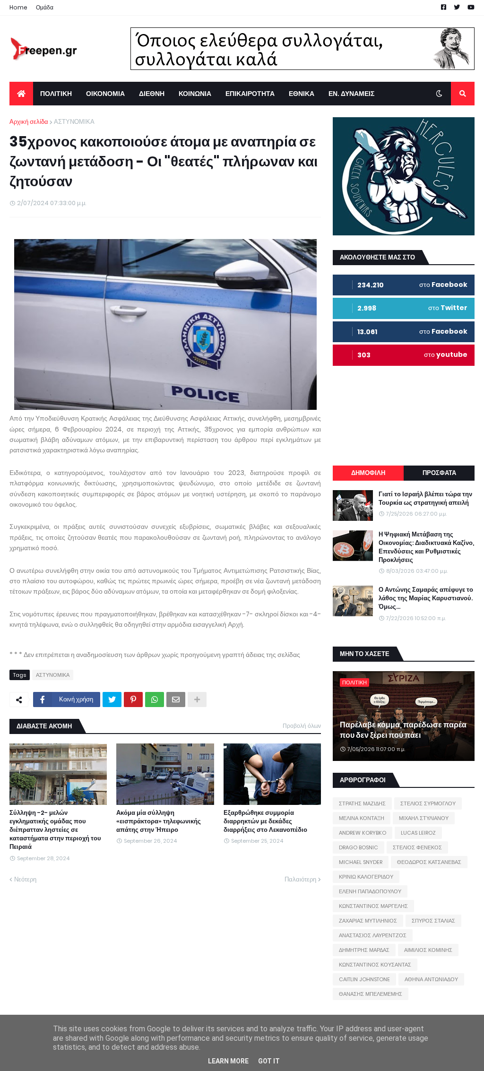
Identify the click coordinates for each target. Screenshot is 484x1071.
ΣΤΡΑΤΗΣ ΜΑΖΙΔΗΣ (362, 803)
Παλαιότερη (300, 879)
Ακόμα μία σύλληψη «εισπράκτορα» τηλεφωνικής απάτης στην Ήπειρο (158, 821)
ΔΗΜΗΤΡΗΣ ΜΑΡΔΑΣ (364, 950)
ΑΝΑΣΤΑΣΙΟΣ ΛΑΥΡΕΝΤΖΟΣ (372, 935)
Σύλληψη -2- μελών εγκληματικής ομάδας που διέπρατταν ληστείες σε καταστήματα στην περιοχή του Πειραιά (55, 830)
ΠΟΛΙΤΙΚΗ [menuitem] (56, 93)
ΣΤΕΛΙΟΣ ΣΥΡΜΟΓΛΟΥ (428, 803)
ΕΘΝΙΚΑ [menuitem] (301, 93)
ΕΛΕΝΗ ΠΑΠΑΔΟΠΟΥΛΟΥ (370, 891)
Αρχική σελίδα (28, 121)
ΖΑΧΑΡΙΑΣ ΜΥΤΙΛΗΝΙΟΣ (368, 920)
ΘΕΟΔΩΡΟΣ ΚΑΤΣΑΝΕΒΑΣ (429, 862)
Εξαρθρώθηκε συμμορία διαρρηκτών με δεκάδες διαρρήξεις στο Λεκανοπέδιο (265, 821)
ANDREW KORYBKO (362, 833)
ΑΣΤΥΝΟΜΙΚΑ (74, 121)
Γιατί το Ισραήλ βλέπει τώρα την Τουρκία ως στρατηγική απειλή (425, 498)
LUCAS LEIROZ (418, 833)
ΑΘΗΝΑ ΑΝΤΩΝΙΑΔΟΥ (431, 979)
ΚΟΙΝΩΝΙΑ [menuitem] (195, 93)
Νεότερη (25, 879)
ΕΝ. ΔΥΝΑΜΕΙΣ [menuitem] (351, 93)
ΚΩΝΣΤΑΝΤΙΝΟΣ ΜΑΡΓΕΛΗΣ (373, 906)
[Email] (175, 699)
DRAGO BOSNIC (358, 847)
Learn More (228, 1061)
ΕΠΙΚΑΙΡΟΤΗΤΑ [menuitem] (250, 93)
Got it (269, 1061)
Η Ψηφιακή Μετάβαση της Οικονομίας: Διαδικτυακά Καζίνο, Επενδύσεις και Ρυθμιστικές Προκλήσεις (426, 547)
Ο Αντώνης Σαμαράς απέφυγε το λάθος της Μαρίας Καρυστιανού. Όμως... (426, 598)
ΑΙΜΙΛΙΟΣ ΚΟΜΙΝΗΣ (428, 950)
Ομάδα (44, 7)
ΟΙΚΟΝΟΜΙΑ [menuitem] (105, 93)
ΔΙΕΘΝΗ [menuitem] (151, 93)
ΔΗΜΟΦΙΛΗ (368, 472)
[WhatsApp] (154, 699)
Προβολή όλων (302, 726)
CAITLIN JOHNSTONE (364, 979)
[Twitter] (112, 699)
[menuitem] (21, 93)
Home (18, 7)
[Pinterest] (133, 699)
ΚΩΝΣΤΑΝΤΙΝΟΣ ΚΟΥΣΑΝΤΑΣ (375, 964)
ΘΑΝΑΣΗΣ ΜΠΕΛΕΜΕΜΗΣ (370, 994)
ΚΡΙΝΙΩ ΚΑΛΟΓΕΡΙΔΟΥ (366, 877)
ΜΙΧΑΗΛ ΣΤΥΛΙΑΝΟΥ (424, 818)
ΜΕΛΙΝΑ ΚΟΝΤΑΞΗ (361, 818)
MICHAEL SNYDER (360, 862)
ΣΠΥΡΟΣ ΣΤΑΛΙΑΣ (433, 920)
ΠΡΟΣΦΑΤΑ (439, 472)
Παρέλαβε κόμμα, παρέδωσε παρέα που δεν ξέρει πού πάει (403, 730)
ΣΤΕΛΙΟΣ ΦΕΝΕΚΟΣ (417, 847)
